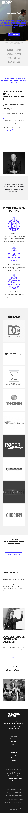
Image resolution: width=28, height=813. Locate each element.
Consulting (14, 736)
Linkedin (14, 752)
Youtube (14, 758)
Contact (14, 744)
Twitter (14, 755)
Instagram (14, 749)
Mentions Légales (13, 776)
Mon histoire (14, 730)
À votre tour (14, 34)
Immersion (14, 741)
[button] (24, 3)
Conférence (14, 739)
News (14, 760)
